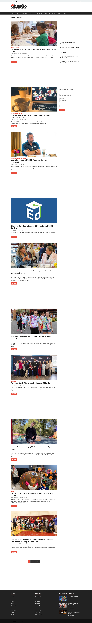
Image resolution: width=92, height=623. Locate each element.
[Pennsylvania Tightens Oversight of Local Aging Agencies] (63, 603)
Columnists (13, 47)
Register (16, 1)
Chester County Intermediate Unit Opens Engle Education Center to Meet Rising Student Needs (32, 541)
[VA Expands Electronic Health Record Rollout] (63, 596)
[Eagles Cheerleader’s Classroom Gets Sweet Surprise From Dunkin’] (34, 477)
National (17, 224)
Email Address (62, 103)
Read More (13, 61)
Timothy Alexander (22, 119)
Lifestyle (47, 13)
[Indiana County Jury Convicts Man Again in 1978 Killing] (63, 610)
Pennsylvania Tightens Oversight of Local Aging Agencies (73, 605)
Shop (65, 13)
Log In (13, 1)
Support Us (37, 603)
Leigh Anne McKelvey (23, 53)
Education (24, 13)
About (59, 13)
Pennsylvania (24, 158)
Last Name (61, 98)
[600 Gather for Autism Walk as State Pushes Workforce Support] (34, 321)
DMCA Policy (38, 612)
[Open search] (80, 13)
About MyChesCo (39, 596)
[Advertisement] (58, 7)
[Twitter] (78, 1)
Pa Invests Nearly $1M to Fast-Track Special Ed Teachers (31, 383)
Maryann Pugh (21, 164)
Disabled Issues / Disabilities (16, 113)
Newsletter (13, 599)
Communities (15, 13)
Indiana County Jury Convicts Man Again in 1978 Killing (74, 612)
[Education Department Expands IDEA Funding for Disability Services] (34, 210)
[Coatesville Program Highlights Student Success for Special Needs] (34, 431)
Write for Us (38, 605)
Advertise (37, 599)
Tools (53, 13)
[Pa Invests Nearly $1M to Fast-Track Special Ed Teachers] (34, 367)
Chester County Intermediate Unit (17, 269)
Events (12, 601)
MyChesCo (20, 621)
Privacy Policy (38, 610)
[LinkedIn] (80, 1)
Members (13, 596)
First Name (61, 93)
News (31, 13)
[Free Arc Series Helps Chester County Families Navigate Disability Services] (34, 99)
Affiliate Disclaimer (39, 614)
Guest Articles (14, 605)
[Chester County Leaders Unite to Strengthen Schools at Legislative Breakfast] (34, 255)
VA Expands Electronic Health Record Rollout (70, 47)
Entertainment (39, 13)
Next (38, 561)
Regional (12, 491)
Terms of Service (38, 608)
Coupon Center (14, 608)
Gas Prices (13, 610)
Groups (12, 603)
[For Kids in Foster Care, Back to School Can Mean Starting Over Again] (34, 34)
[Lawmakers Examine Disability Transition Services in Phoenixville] (34, 144)
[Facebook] (77, 1)
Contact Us (37, 601)
